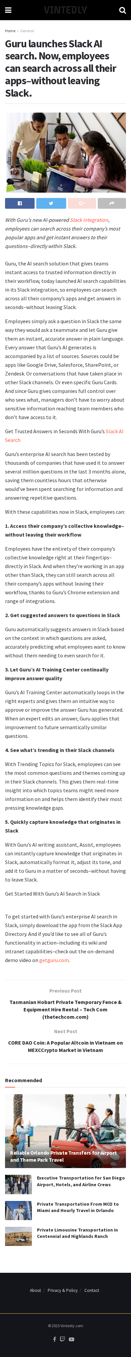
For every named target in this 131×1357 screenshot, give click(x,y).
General (27, 30)
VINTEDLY (65, 10)
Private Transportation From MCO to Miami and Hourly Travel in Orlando (78, 1207)
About (35, 1290)
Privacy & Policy (63, 1290)
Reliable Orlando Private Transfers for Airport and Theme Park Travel (63, 1156)
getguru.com (54, 960)
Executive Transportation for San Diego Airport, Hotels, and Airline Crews (81, 1181)
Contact (91, 1290)
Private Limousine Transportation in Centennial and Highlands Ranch (77, 1233)
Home (10, 30)
